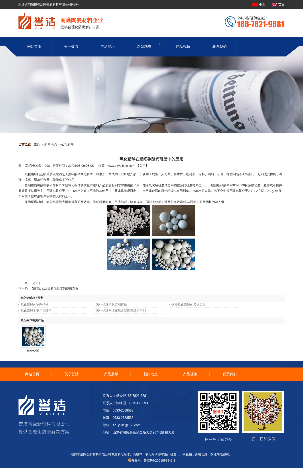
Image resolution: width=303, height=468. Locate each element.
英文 (281, 4)
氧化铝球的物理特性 (35, 304)
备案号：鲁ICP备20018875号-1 (153, 460)
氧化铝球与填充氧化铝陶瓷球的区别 (121, 310)
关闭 (142, 165)
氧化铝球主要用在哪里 (36, 310)
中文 (262, 4)
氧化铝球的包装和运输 (111, 304)
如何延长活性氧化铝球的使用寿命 (55, 288)
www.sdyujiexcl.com (121, 165)
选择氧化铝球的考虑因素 (188, 304)
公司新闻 (67, 144)
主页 (37, 144)
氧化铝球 (33, 351)
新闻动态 (50, 144)
